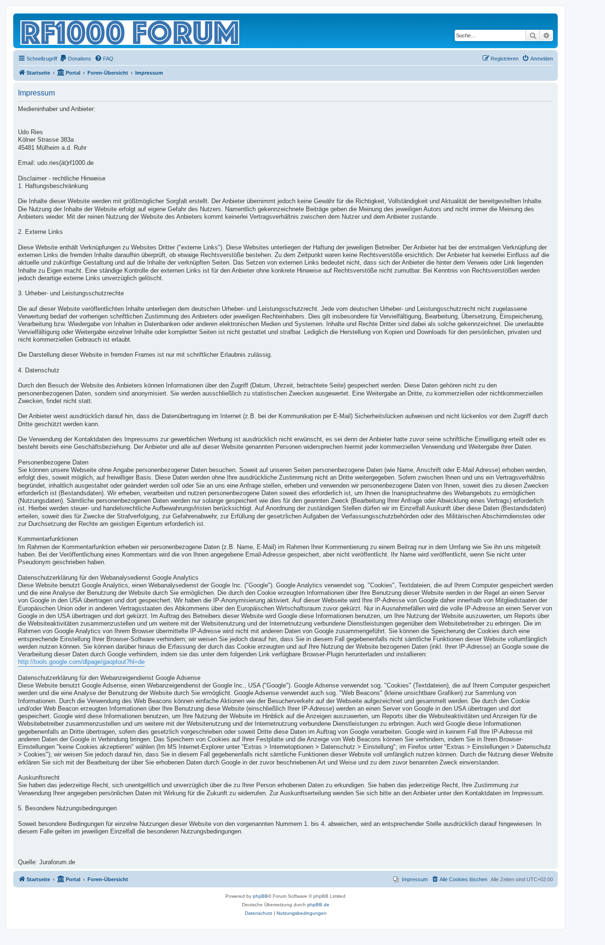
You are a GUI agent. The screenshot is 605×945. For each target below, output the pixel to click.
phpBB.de (318, 904)
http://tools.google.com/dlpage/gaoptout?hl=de (81, 662)
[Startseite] (130, 31)
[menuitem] (75, 58)
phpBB (260, 896)
